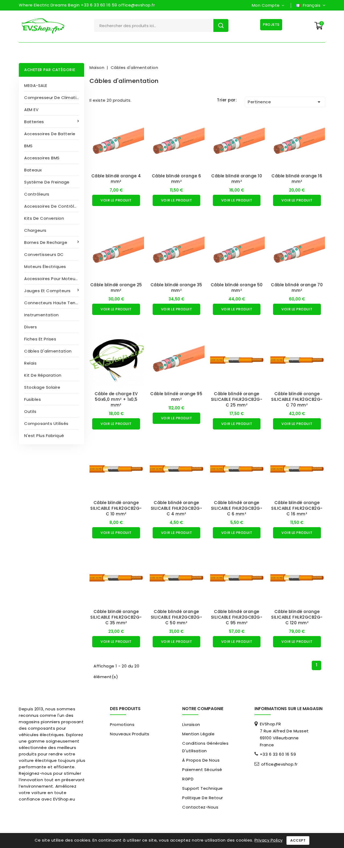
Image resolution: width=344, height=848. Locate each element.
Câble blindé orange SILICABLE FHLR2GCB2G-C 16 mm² (297, 508)
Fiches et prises (40, 339)
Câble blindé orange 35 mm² (176, 287)
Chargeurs (35, 230)
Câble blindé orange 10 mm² (236, 178)
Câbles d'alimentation (48, 351)
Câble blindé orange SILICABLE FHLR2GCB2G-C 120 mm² (297, 617)
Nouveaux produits (129, 734)
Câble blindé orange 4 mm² (116, 178)
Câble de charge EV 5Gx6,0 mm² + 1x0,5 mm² (116, 399)
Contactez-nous (200, 807)
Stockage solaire (42, 387)
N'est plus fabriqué (44, 435)
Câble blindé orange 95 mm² (176, 396)
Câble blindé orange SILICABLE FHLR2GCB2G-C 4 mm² (176, 508)
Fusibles (32, 399)
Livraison (191, 724)
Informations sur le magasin (288, 709)
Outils (30, 411)
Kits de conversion (44, 218)
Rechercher (220, 25)
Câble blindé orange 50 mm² (237, 287)
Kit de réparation (43, 375)
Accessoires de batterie (50, 134)
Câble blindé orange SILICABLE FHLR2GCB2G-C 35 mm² (116, 617)
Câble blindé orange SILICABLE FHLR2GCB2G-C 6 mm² (237, 508)
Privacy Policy (269, 840)
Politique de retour (202, 798)
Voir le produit (116, 200)
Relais (30, 363)
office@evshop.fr (279, 764)
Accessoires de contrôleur (52, 206)
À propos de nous (201, 760)
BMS (28, 146)
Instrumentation (41, 315)
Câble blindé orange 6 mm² (176, 178)
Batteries (34, 121)
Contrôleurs (36, 194)
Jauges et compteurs (47, 290)
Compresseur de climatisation (54, 97)
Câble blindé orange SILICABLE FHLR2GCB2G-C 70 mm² (297, 399)
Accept (298, 840)
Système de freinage (47, 182)
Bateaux (33, 170)
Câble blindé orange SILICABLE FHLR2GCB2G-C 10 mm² (116, 508)
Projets (271, 24)
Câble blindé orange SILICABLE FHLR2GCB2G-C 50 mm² (176, 617)
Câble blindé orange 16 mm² (296, 178)
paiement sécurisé (202, 769)
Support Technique (202, 788)
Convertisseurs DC (44, 254)
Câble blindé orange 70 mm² (297, 287)
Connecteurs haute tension (54, 303)
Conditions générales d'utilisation (205, 747)
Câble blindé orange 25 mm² (116, 287)
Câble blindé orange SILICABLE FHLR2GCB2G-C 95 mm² (237, 617)
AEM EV (31, 109)
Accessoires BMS (42, 158)
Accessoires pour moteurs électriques (54, 278)
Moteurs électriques (45, 266)
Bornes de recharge (45, 242)
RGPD (188, 779)
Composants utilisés (46, 423)
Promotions (122, 724)
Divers (30, 327)
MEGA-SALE (35, 85)
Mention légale (198, 734)
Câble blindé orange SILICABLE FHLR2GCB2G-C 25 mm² (237, 399)
